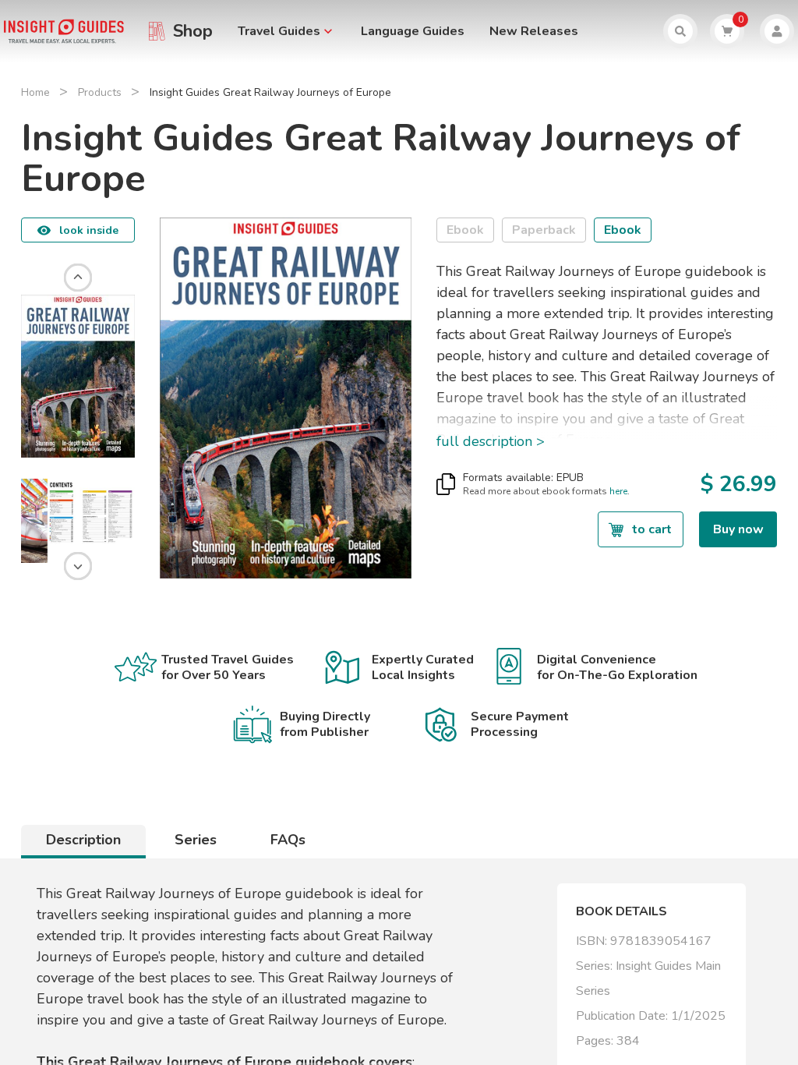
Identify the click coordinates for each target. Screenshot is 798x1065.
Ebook (465, 230)
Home (35, 92)
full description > (490, 441)
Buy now (738, 529)
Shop (193, 31)
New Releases (533, 31)
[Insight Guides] (64, 30)
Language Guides (412, 31)
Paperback (544, 230)
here (618, 491)
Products (100, 92)
